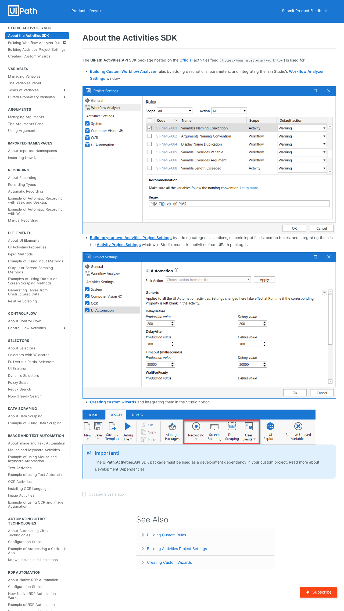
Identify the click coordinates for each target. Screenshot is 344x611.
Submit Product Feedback (305, 10)
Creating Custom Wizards (169, 562)
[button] (209, 159)
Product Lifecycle (86, 10)
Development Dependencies (120, 469)
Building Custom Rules (166, 535)
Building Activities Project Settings (177, 548)
